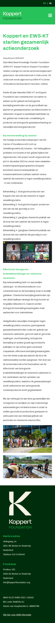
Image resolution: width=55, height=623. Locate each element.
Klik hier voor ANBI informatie (17, 614)
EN (44, 3)
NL (50, 3)
